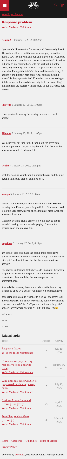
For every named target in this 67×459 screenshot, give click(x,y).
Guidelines (31, 440)
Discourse (20, 454)
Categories (16, 440)
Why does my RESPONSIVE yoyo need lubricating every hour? (19, 384)
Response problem (17, 22)
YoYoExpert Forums (12, 14)
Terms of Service (48, 440)
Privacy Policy (9, 447)
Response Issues (11, 348)
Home (5, 440)
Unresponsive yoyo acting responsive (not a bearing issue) (17, 364)
